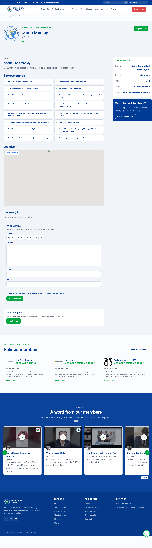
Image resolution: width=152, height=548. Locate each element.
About (56, 503)
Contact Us (139, 9)
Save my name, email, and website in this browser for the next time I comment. (35, 293)
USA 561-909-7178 (123, 503)
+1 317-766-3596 (142, 86)
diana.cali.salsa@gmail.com (136, 92)
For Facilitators (58, 9)
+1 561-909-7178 (24, 2)
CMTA (87, 503)
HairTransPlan (70, 360)
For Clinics (72, 9)
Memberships (60, 515)
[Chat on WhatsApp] (146, 533)
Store (113, 9)
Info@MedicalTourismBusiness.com (45, 2)
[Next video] (147, 452)
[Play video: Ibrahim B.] (63, 437)
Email (23, 41)
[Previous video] (4, 452)
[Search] (126, 2)
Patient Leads (86, 9)
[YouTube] (16, 519)
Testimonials (90, 515)
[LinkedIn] (11, 519)
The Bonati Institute (24, 360)
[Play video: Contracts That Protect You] (103, 437)
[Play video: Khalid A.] (22, 437)
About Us (45, 9)
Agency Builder (91, 511)
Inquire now (141, 29)
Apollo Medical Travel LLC (125, 360)
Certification (59, 511)
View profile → (11, 380)
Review (9, 243)
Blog (96, 9)
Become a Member (125, 116)
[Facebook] (6, 519)
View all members (138, 349)
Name (9, 269)
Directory (105, 9)
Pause (144, 477)
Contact (88, 519)
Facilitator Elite (91, 507)
